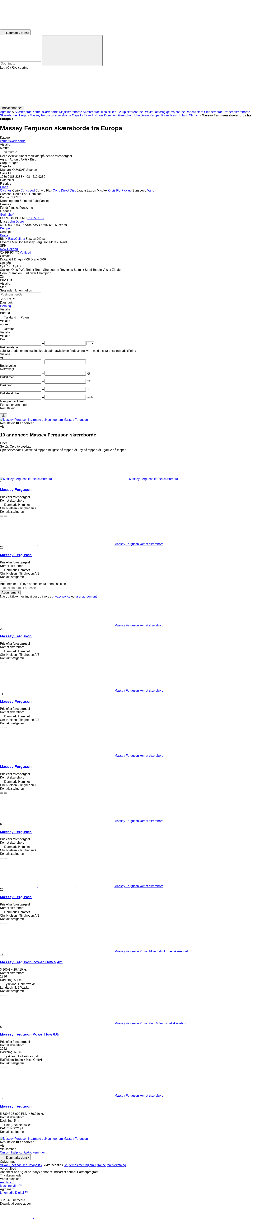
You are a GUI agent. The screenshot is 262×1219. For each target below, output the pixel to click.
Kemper (155, 115)
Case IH (89, 115)
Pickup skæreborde (129, 112)
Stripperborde (213, 112)
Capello (77, 115)
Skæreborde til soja (13, 115)
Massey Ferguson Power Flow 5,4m (31, 962)
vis (3, 415)
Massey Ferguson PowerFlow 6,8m (31, 1034)
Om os (4, 1152)
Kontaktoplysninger (32, 1152)
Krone (165, 115)
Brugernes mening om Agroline (85, 1165)
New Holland (179, 115)
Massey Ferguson (16, 490)
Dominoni (110, 115)
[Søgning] (72, 50)
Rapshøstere (194, 112)
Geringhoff (125, 115)
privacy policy (61, 596)
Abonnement (10, 592)
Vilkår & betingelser (13, 1165)
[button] (131, 87)
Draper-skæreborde (236, 112)
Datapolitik (34, 1165)
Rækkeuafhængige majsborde (164, 112)
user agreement (86, 596)
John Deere (141, 115)
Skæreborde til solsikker (99, 112)
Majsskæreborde (70, 112)
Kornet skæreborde (45, 112)
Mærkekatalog (116, 1165)
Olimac (194, 115)
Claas (99, 115)
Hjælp (14, 1152)
